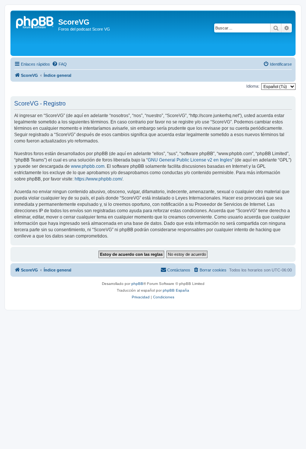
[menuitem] (59, 64)
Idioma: (252, 86)
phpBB (137, 284)
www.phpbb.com (87, 166)
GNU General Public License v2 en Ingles (190, 160)
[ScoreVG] (35, 33)
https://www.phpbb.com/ (98, 179)
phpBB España (176, 290)
